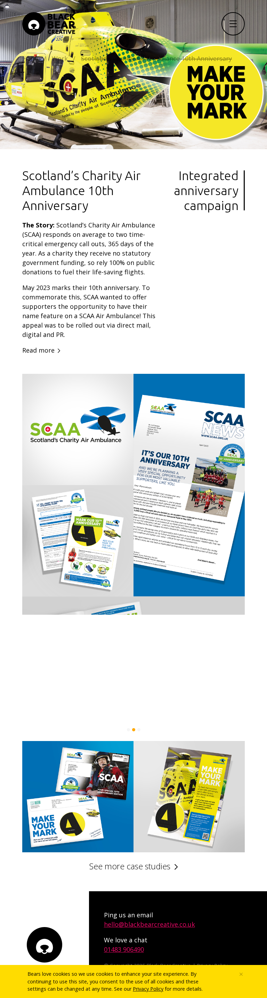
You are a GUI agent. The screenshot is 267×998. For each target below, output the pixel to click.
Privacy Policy (148, 988)
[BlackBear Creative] (48, 23)
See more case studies (129, 866)
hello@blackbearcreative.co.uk (149, 924)
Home (31, 58)
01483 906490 (124, 949)
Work (60, 58)
